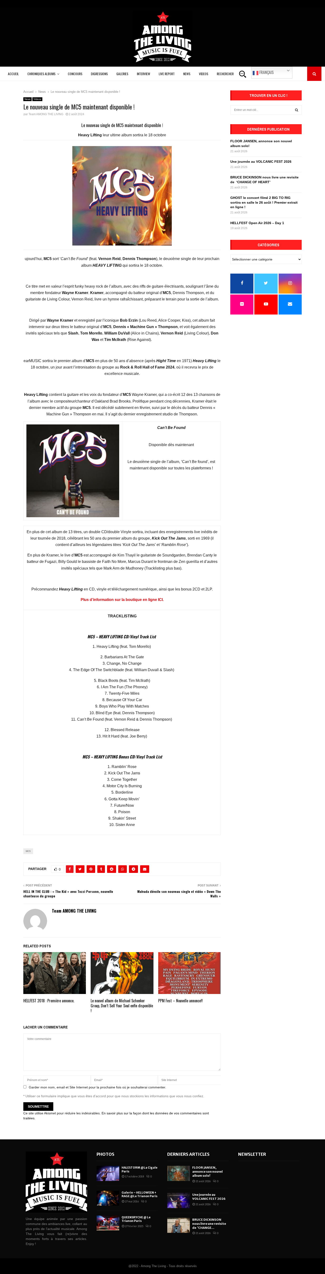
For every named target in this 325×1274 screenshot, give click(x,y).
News (186, 73)
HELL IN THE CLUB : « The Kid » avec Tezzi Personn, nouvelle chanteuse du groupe (68, 893)
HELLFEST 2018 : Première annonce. (48, 1000)
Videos (203, 73)
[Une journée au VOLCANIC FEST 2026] (178, 1200)
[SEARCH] (296, 110)
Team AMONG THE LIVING (46, 114)
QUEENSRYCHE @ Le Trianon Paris (136, 1219)
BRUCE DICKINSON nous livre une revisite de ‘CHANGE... (209, 1224)
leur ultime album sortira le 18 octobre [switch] (122, 135)
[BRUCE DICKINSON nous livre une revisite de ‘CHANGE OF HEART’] (178, 1225)
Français (266, 72)
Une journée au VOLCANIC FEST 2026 (260, 161)
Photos (105, 1154)
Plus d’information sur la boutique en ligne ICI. (122, 600)
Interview (143, 73)
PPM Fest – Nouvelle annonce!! (180, 1000)
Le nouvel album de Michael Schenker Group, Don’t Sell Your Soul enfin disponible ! (122, 1005)
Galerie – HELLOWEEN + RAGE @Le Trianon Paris (140, 1194)
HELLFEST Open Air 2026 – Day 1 (257, 223)
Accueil (13, 73)
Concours (75, 73)
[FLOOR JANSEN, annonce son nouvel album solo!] (178, 1173)
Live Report (167, 73)
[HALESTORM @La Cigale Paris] (108, 1173)
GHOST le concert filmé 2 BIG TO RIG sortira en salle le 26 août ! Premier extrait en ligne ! (264, 202)
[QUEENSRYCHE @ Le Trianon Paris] (108, 1222)
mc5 (28, 851)
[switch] (122, 487)
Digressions (99, 73)
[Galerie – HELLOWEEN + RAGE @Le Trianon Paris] (108, 1198)
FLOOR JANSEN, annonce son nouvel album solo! (207, 1172)
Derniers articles (188, 1154)
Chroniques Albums (41, 73)
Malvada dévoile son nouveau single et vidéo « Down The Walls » (179, 893)
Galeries (122, 73)
